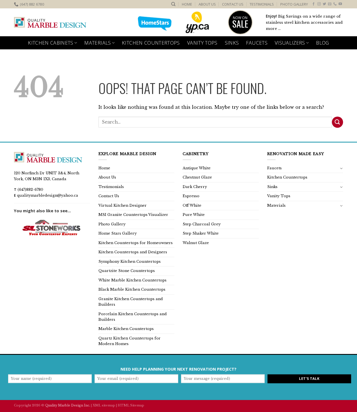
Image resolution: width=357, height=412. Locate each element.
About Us (207, 4)
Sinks (232, 42)
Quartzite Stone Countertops (126, 271)
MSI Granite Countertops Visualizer (133, 215)
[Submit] (337, 122)
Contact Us (232, 4)
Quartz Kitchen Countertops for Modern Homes (129, 341)
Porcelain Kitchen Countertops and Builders (132, 317)
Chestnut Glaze (197, 177)
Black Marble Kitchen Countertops (131, 289)
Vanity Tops (202, 42)
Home (187, 4)
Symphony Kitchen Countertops (129, 261)
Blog (322, 42)
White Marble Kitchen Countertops (132, 280)
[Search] (173, 4)
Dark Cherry (195, 187)
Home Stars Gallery (117, 233)
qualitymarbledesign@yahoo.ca (47, 195)
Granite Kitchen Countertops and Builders (130, 302)
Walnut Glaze (196, 243)
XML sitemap (104, 405)
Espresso (191, 196)
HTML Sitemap (131, 405)
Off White (192, 205)
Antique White (197, 168)
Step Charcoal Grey (202, 224)
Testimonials (262, 4)
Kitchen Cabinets (50, 42)
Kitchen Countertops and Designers (132, 252)
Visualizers (290, 42)
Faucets (256, 42)
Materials (97, 42)
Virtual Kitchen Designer (122, 205)
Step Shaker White (201, 233)
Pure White (194, 215)
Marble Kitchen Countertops (126, 329)
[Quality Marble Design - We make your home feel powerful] (50, 22)
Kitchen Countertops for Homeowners (135, 243)
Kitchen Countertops (151, 42)
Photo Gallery (294, 4)
